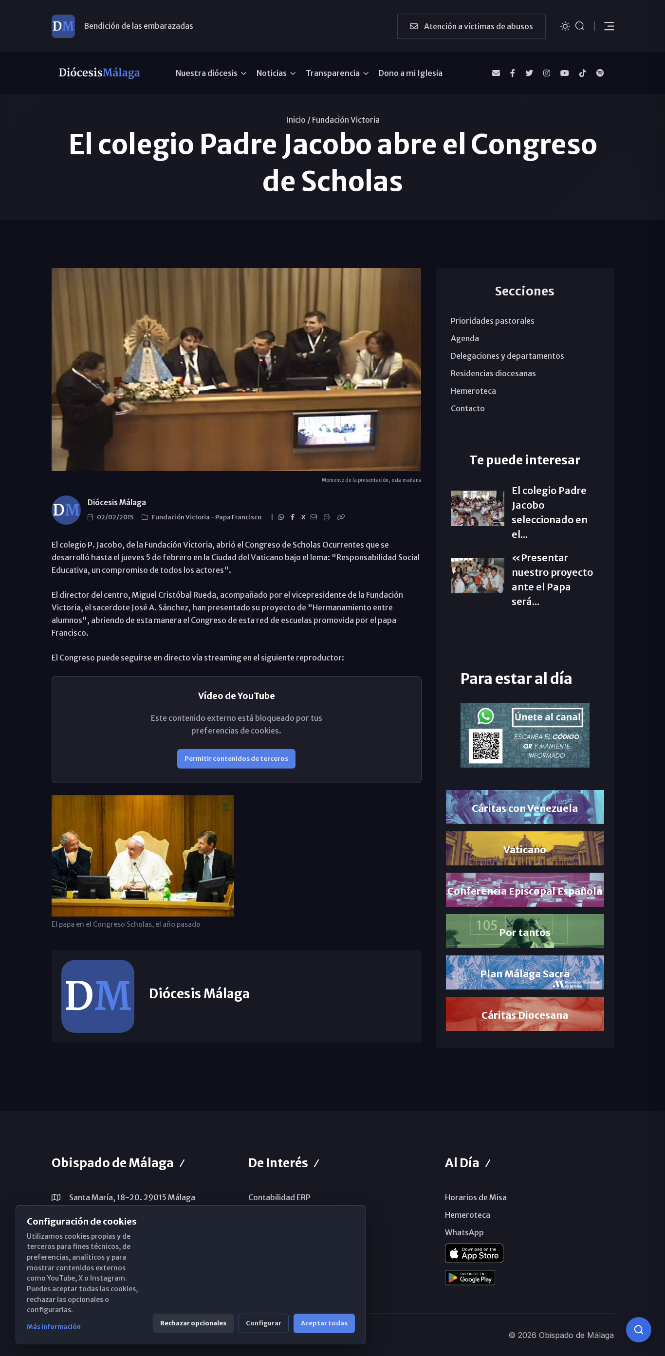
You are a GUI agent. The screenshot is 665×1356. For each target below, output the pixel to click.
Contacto (468, 408)
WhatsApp (464, 1232)
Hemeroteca (473, 391)
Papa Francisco (238, 517)
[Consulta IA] (638, 1329)
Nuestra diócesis (207, 73)
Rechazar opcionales (193, 1323)
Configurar (263, 1323)
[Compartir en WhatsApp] (282, 517)
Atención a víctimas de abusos (478, 26)
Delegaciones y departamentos (507, 356)
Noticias (272, 73)
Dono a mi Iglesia (411, 73)
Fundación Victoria (346, 120)
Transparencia (333, 73)
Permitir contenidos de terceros (236, 758)
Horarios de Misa (476, 1197)
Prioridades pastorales (493, 321)
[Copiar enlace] (342, 517)
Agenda (465, 338)
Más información (54, 1326)
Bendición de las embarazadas (138, 26)
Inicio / (298, 120)
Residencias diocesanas (493, 373)
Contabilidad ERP (279, 1197)
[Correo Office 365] (496, 73)
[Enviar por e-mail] (315, 517)
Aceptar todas (324, 1323)
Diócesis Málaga (117, 502)
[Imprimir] (328, 517)
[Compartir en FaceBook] (294, 517)
